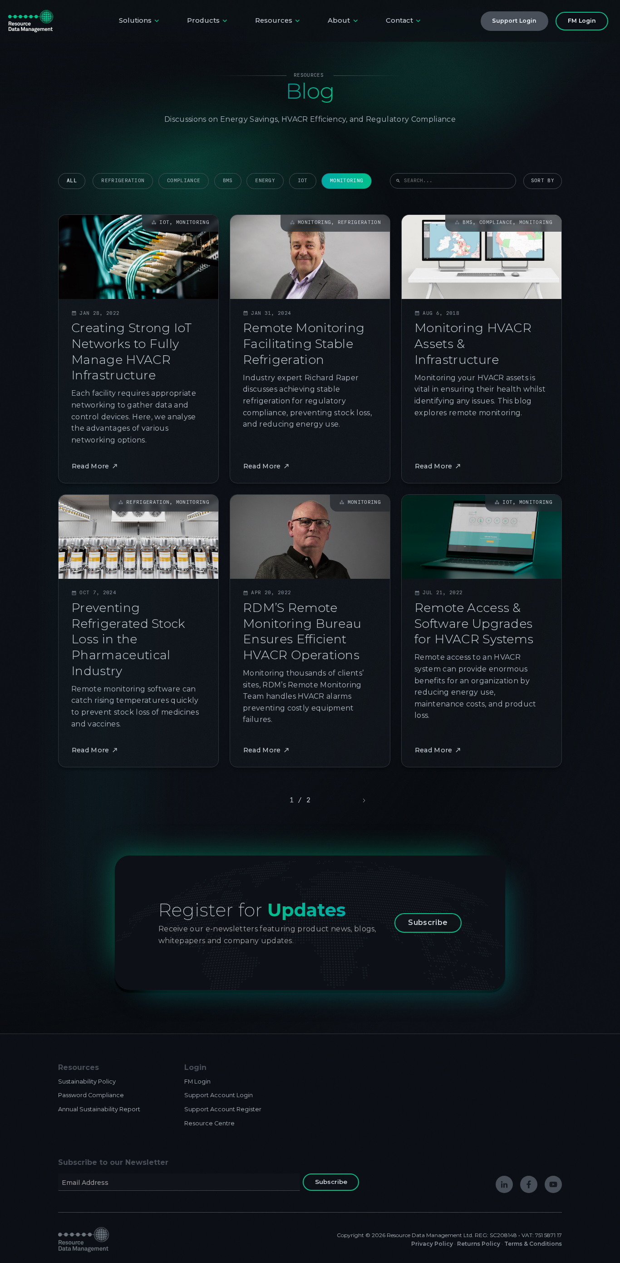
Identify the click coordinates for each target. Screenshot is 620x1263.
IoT (303, 180)
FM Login (197, 1081)
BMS (228, 180)
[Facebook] (528, 1184)
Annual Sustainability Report (99, 1109)
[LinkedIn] (504, 1184)
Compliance (183, 180)
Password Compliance (91, 1095)
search (398, 181)
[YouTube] (553, 1184)
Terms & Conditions (533, 1243)
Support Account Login (218, 1095)
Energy (265, 180)
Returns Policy (478, 1243)
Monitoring (346, 180)
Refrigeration (122, 180)
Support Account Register (222, 1109)
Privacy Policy (432, 1243)
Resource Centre (209, 1123)
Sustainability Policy (87, 1081)
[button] (140, 21)
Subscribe (428, 922)
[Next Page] (363, 800)
